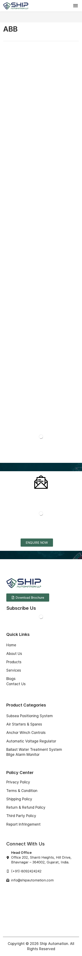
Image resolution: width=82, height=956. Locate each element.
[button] (75, 5)
